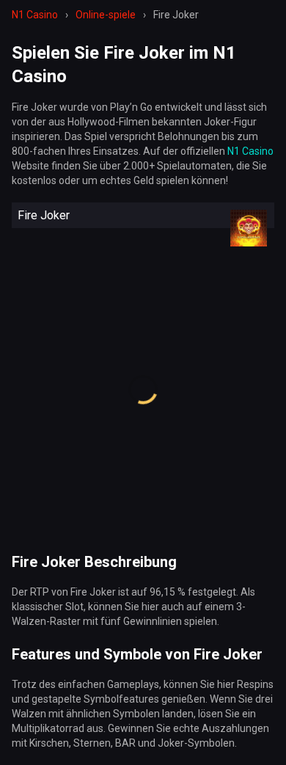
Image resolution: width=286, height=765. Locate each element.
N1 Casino (250, 151)
